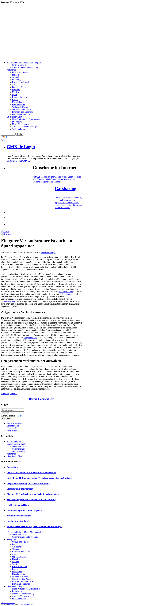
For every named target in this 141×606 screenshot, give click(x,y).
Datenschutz (12, 467)
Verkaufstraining (66, 291)
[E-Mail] (5, 231)
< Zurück (5, 393)
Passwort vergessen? (16, 423)
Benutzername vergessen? (13, 427)
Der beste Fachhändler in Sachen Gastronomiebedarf (31, 472)
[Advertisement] (70, 40)
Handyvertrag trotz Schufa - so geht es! (25, 510)
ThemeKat (11, 604)
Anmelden (6, 418)
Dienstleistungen (48, 252)
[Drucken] (6, 234)
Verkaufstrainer (66, 294)
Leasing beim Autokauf (17, 521)
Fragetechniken (30, 337)
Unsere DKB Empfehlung (69, 18)
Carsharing (65, 188)
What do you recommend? (8, 603)
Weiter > (13, 393)
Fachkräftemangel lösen (18, 505)
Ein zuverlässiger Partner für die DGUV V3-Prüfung (31, 499)
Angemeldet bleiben (10, 416)
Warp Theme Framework (26, 604)
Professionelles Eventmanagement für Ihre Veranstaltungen (34, 526)
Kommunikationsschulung (19, 516)
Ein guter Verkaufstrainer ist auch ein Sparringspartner (33, 494)
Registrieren (12, 431)
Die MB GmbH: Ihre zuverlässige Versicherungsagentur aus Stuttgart (39, 478)
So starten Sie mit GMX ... (18, 161)
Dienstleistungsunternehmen (20, 489)
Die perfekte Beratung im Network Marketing (28, 483)
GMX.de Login (21, 146)
